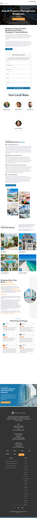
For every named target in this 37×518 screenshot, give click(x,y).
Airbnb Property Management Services (11, 461)
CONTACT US (21, 454)
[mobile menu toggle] (35, 3)
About (14, 450)
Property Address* (9, 65)
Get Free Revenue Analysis (18, 19)
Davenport (26, 472)
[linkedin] (18, 508)
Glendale (25, 496)
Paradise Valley (26, 493)
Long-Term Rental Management (11, 465)
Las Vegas (26, 467)
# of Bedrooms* (9, 69)
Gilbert (26, 489)
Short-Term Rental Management (11, 463)
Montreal (25, 480)
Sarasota (25, 504)
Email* (8, 73)
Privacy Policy (18, 512)
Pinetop (25, 491)
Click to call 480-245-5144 (19, 447)
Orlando (25, 476)
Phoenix (25, 465)
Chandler (25, 485)
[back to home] (4, 3)
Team (22, 450)
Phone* (8, 78)
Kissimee (25, 474)
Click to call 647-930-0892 (19, 430)
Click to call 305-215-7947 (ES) (19, 439)
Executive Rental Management (11, 467)
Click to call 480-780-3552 (19, 437)
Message (8, 82)
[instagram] (22, 508)
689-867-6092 (33, 1)
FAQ (29, 450)
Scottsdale (26, 487)
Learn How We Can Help (5, 402)
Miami (26, 463)
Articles (7, 454)
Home (7, 450)
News (15, 454)
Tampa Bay (26, 502)
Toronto (25, 461)
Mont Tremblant (26, 478)
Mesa (26, 498)
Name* (8, 60)
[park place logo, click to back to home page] (18, 413)
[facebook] (14, 508)
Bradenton (26, 500)
